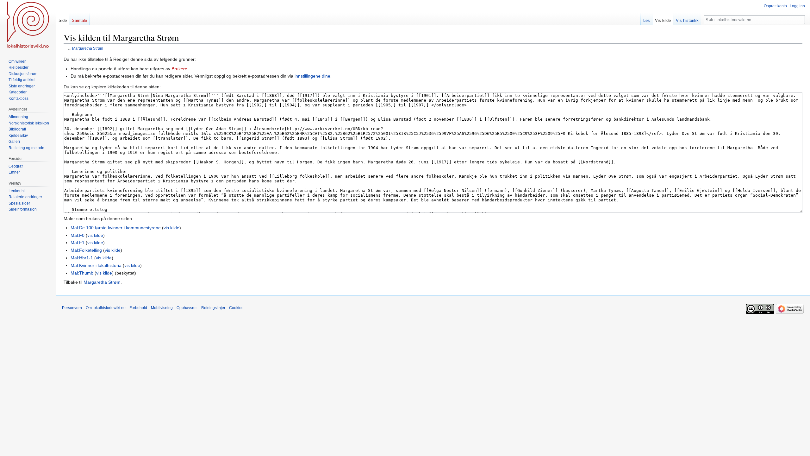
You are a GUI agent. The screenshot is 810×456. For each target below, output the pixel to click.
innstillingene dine (312, 76)
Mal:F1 (77, 242)
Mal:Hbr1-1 (82, 257)
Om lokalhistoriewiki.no (106, 308)
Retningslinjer (213, 308)
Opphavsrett (187, 308)
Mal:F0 (77, 235)
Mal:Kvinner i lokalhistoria (96, 265)
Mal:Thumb (82, 273)
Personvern (72, 308)
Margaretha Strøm (87, 48)
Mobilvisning (162, 308)
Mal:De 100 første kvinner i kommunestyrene (116, 227)
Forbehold (138, 308)
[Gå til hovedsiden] (28, 25)
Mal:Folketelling (86, 250)
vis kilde (171, 227)
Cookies (236, 308)
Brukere (179, 68)
